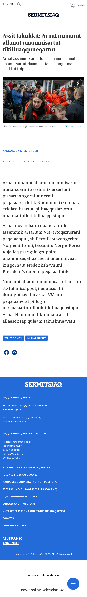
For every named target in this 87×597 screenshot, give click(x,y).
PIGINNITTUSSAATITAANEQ (20, 474)
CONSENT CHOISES (15, 525)
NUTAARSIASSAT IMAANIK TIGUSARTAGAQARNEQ (34, 511)
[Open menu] (73, 584)
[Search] (19, 4)
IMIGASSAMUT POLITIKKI (19, 503)
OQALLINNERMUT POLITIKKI (21, 496)
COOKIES (8, 518)
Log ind (81, 5)
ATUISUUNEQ (12, 538)
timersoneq (13, 338)
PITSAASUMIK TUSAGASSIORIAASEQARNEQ (30, 489)
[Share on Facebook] (6, 353)
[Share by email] (14, 353)
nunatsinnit (36, 338)
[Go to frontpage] (43, 15)
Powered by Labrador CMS (43, 590)
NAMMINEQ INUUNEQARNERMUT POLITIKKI (30, 481)
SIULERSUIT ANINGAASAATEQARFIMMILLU (30, 467)
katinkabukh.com (48, 575)
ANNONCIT (11, 543)
